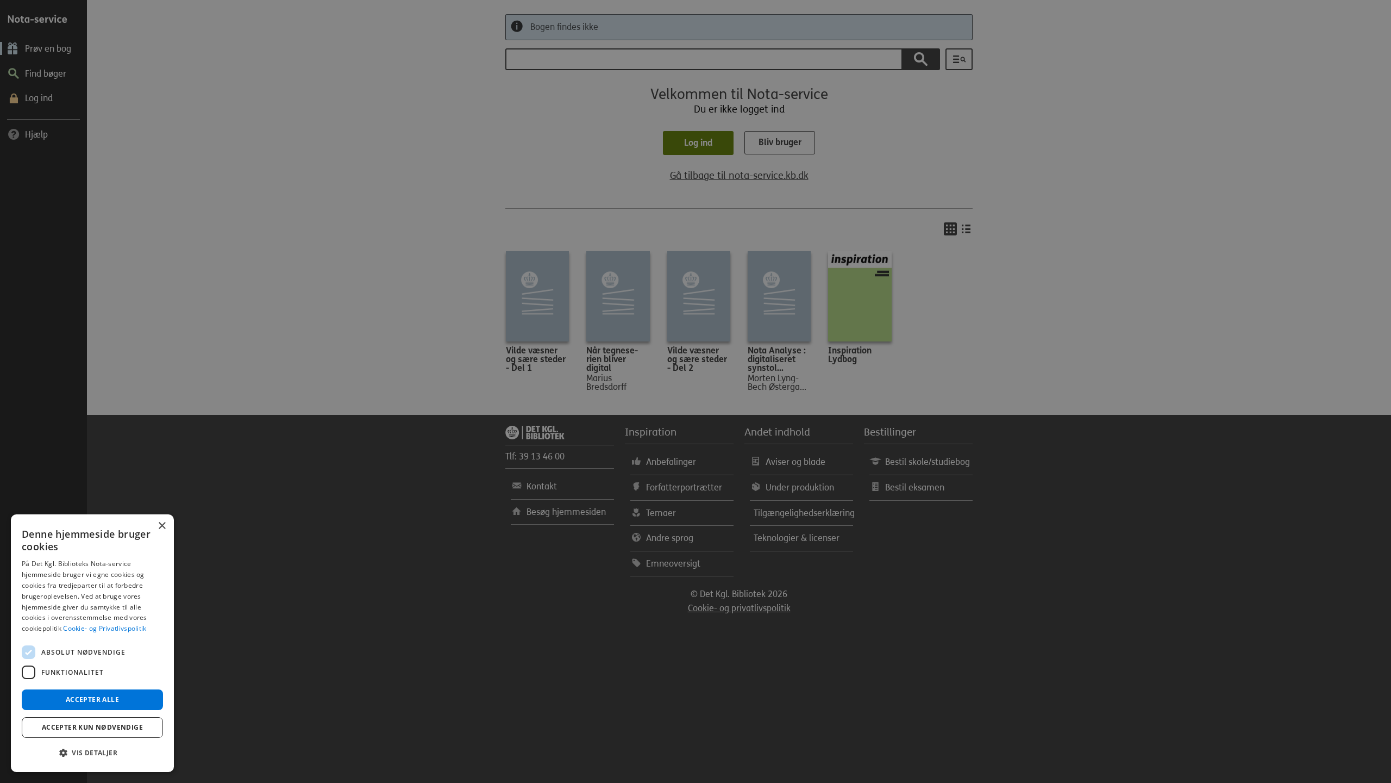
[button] (92, 753)
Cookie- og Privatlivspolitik (104, 628)
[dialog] (92, 643)
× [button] (162, 526)
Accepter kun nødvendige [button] (92, 727)
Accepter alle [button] (92, 699)
